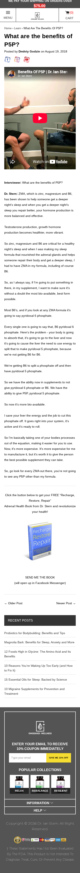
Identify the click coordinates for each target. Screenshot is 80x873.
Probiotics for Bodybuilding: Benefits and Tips (34, 633)
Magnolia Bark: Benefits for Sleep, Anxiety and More (39, 642)
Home (8, 28)
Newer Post (64, 603)
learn (17, 28)
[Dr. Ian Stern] (37, 15)
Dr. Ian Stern (47, 823)
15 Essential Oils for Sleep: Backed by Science (35, 679)
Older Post (15, 603)
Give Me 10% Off (58, 758)
